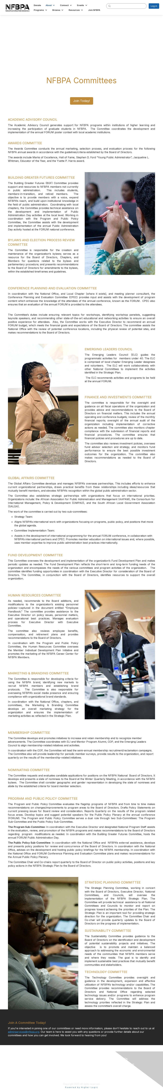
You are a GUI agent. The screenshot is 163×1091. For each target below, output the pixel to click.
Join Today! (81, 101)
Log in (154, 6)
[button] (50, 5)
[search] (109, 5)
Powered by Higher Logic (81, 1087)
